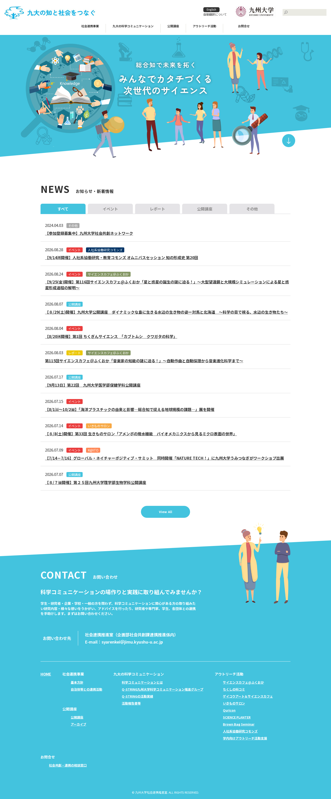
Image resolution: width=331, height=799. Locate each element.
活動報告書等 (131, 703)
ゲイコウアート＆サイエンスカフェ (248, 696)
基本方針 (77, 682)
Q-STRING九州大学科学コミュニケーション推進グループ (162, 689)
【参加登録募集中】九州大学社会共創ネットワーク (89, 233)
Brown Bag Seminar (238, 724)
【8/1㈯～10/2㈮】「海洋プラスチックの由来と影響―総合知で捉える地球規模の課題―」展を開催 (129, 409)
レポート (74, 353)
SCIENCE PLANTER (237, 717)
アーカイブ (78, 724)
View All (165, 511)
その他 (73, 225)
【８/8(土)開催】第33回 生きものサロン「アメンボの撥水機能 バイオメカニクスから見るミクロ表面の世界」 (141, 433)
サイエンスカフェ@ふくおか (243, 682)
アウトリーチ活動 (204, 26)
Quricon (229, 710)
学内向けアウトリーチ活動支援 (245, 738)
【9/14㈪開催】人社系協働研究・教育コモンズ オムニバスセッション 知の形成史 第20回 (121, 257)
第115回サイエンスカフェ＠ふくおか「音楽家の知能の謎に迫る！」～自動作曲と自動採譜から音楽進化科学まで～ (144, 360)
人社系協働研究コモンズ (105, 250)
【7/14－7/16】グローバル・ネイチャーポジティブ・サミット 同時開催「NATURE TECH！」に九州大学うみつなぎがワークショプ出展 (164, 458)
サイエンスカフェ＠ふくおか (108, 274)
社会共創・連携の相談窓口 (68, 765)
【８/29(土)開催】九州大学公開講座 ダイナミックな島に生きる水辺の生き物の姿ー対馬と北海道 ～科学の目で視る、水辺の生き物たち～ (166, 312)
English (211, 9)
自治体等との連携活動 (86, 689)
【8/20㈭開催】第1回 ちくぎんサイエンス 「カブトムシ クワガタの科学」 (111, 336)
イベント (74, 250)
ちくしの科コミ (234, 689)
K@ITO (93, 450)
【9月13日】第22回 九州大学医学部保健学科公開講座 (93, 385)
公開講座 (74, 304)
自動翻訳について (215, 14)
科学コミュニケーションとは (142, 682)
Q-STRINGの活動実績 (137, 696)
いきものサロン (99, 426)
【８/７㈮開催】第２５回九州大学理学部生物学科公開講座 (95, 482)
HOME (46, 674)
